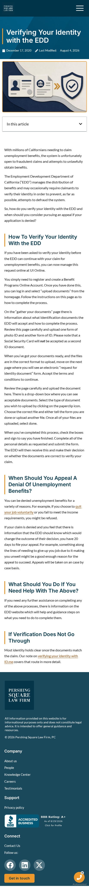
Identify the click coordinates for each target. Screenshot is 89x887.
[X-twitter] (39, 865)
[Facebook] (10, 865)
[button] (80, 124)
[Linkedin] (24, 865)
